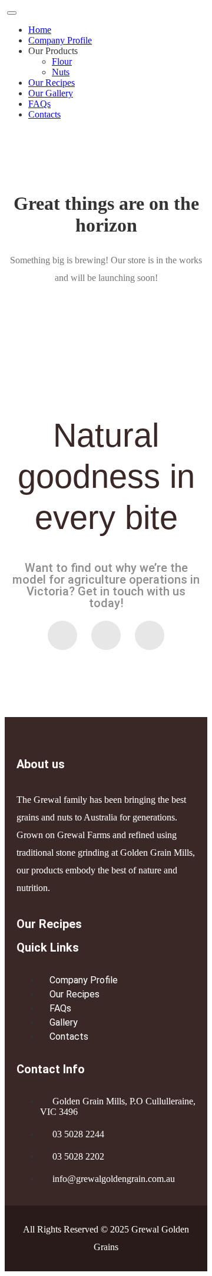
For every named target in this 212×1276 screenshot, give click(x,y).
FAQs (39, 104)
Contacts (44, 114)
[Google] (149, 635)
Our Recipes (51, 83)
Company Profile (60, 40)
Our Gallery (50, 93)
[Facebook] (106, 635)
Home (39, 30)
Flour (62, 61)
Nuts (60, 72)
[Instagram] (62, 635)
